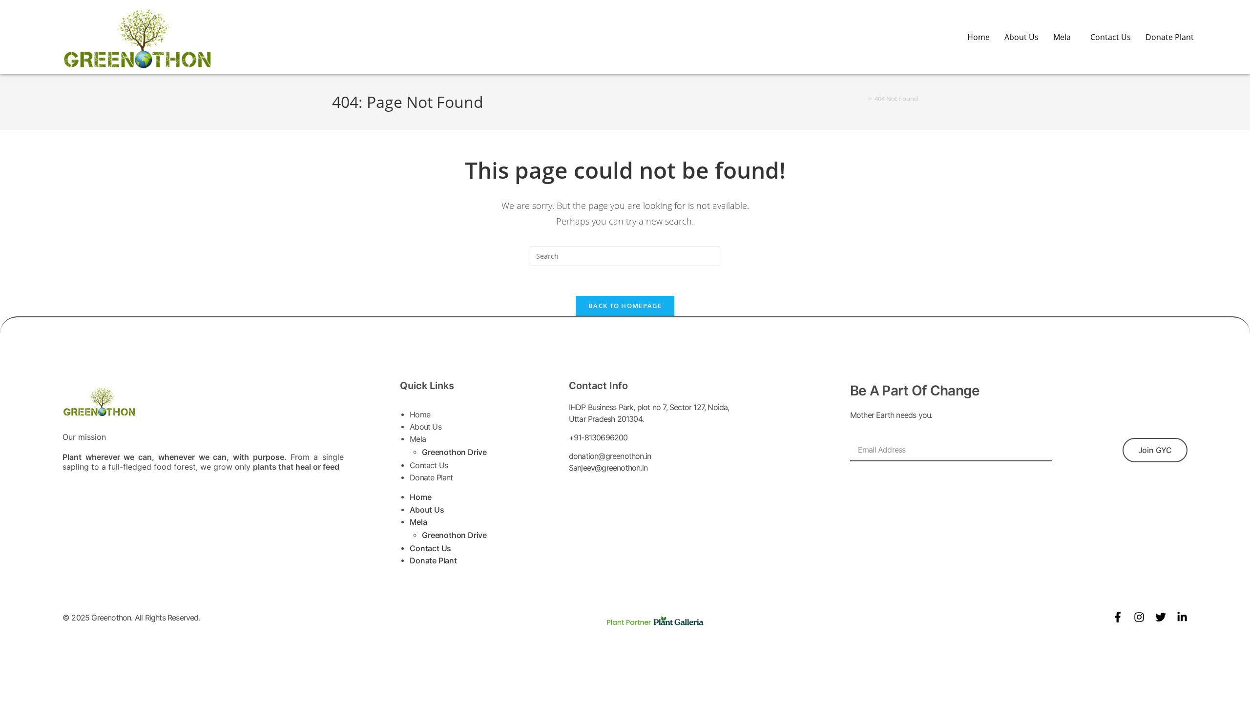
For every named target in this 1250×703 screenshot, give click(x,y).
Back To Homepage (625, 305)
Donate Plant (1170, 37)
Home (978, 37)
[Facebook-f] (1117, 617)
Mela (1062, 37)
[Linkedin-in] (1182, 617)
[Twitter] (1160, 617)
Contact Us (1110, 37)
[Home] (862, 98)
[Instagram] (1139, 617)
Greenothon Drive (454, 452)
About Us (1021, 37)
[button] (1064, 37)
